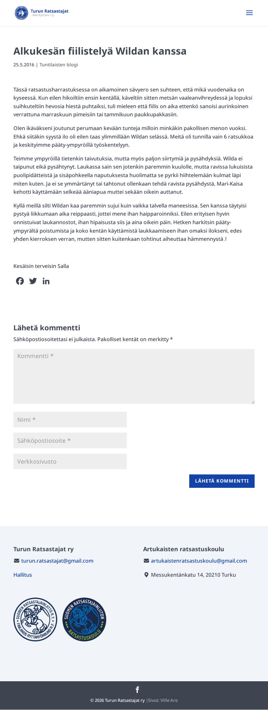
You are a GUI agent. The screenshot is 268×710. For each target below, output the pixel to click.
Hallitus (22, 574)
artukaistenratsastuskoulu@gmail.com (199, 560)
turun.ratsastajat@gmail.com (57, 560)
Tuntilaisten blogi (59, 64)
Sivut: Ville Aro (163, 700)
